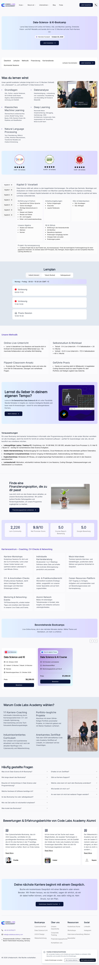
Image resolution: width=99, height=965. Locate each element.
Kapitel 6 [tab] (7, 215)
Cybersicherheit (40, 926)
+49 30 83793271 (9, 930)
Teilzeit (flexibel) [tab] (50, 275)
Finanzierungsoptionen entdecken (23, 510)
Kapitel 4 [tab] (7, 205)
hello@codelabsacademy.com (13, 934)
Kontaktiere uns (56, 943)
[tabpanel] (57, 218)
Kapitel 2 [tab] (7, 195)
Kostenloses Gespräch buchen (48, 904)
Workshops (72, 930)
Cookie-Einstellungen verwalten (53, 960)
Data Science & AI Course (53, 657)
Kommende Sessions (11, 65)
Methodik (25, 61)
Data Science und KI (14, 657)
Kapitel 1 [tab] (7, 190)
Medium (87, 934)
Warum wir (31, 5)
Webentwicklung (41, 938)
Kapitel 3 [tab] (7, 200)
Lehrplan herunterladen (69, 63)
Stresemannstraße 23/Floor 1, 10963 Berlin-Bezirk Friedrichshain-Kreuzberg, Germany (17, 939)
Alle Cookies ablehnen (72, 960)
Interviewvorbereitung (75, 934)
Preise (61, 5)
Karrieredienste (48, 61)
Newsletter (71, 938)
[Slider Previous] (91, 641)
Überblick (7, 61)
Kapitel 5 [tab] (7, 210)
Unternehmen (43, 5)
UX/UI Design (39, 934)
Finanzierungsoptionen (59, 939)
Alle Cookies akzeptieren (88, 960)
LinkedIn (87, 926)
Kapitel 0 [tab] (7, 185)
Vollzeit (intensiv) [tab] (34, 275)
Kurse (21, 5)
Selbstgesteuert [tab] (65, 275)
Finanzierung (35, 61)
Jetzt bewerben (86, 5)
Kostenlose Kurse (74, 926)
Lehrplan (16, 61)
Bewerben (19, 685)
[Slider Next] (95, 641)
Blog (54, 5)
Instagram (87, 930)
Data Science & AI (41, 930)
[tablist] (8, 199)
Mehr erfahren (12, 414)
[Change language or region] (95, 5)
